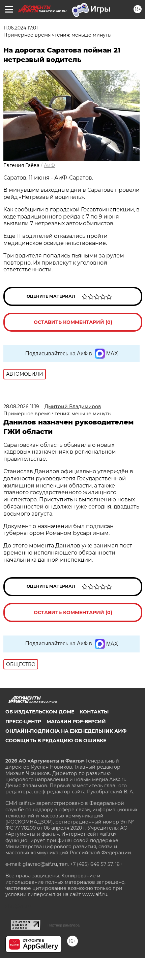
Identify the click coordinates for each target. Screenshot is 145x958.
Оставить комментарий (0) (73, 322)
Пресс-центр (23, 721)
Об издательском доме (39, 712)
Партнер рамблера (64, 925)
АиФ (49, 165)
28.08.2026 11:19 (21, 406)
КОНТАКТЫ (94, 712)
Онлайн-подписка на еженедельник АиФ (65, 731)
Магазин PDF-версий (76, 721)
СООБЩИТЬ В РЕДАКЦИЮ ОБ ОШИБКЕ (55, 740)
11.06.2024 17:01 (20, 28)
